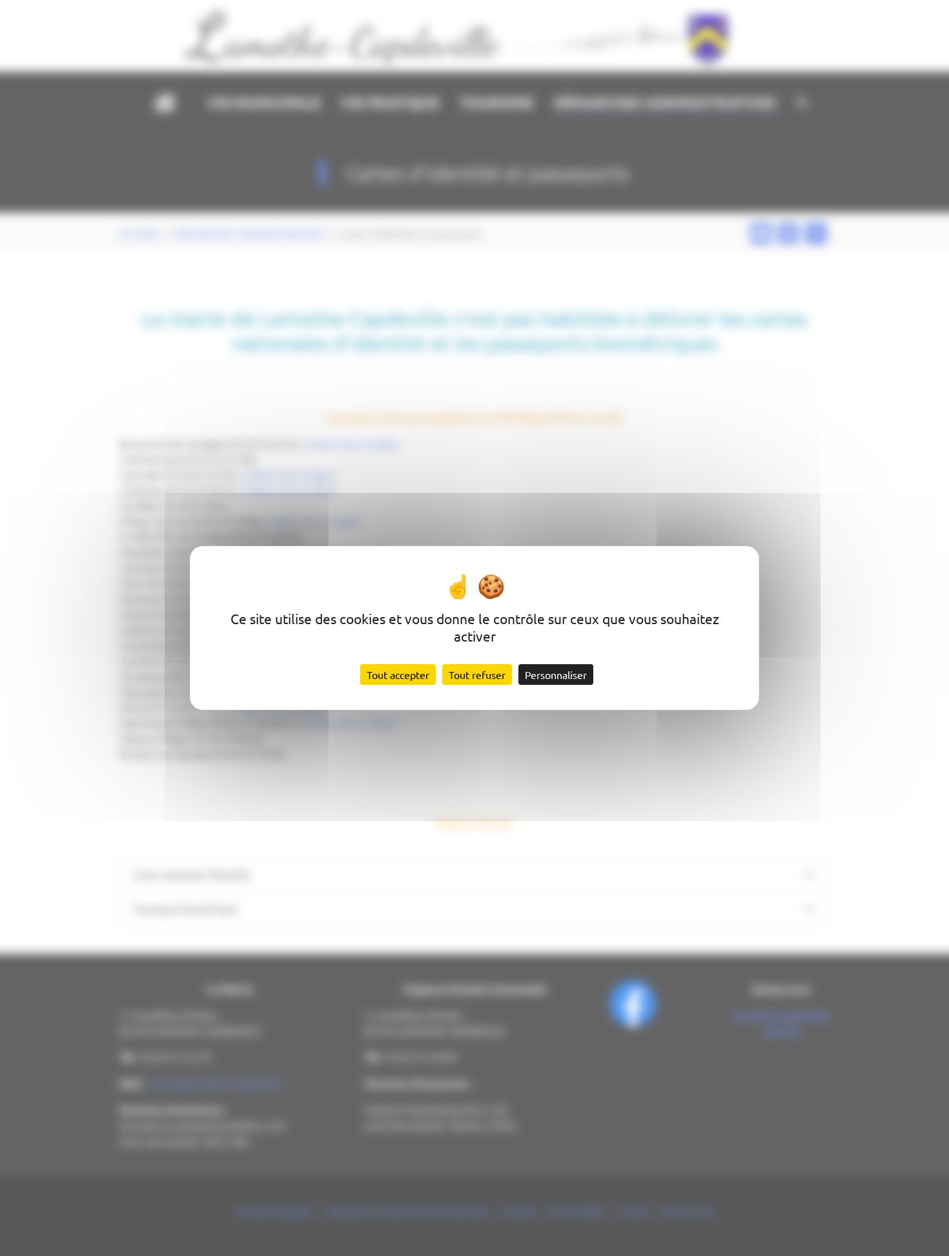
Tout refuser (477, 674)
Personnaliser (556, 674)
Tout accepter (398, 674)
